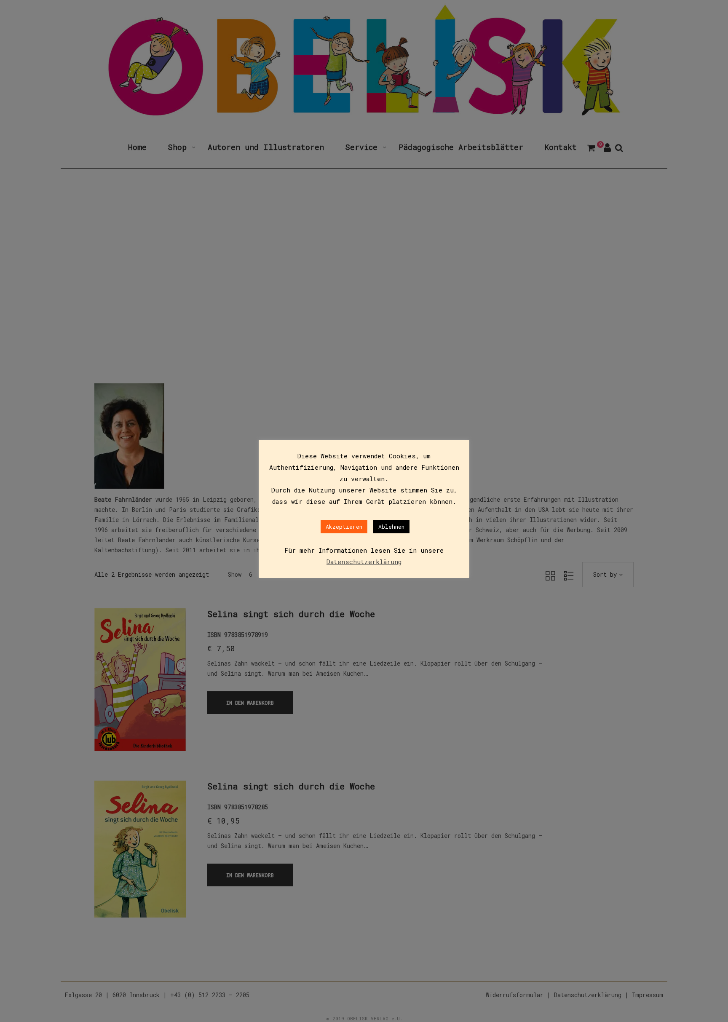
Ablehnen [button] (391, 526)
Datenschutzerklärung (364, 561)
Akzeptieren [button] (344, 526)
